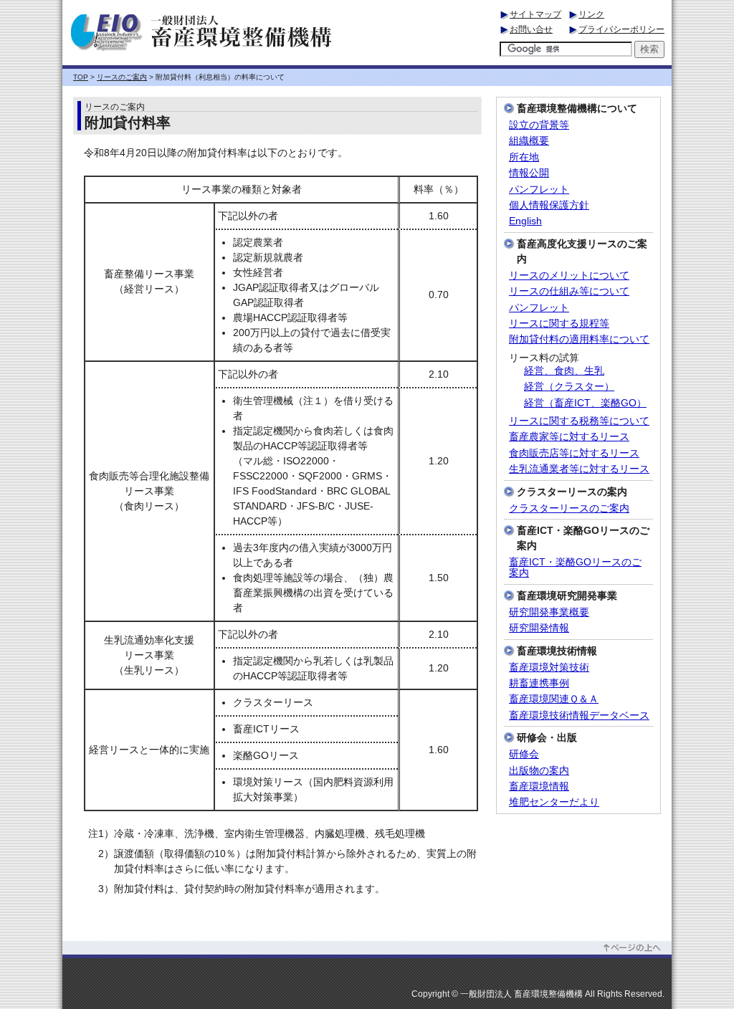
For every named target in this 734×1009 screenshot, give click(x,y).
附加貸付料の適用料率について (579, 339)
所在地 (524, 157)
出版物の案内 (539, 770)
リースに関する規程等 (559, 323)
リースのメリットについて (569, 275)
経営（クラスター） (569, 386)
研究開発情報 (539, 628)
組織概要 (529, 140)
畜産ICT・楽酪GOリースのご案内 (575, 567)
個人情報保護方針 (549, 205)
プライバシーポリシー (621, 29)
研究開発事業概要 (549, 612)
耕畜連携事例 (539, 683)
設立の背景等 (539, 125)
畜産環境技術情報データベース (579, 715)
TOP (80, 77)
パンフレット (539, 189)
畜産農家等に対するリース (569, 436)
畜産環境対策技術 (549, 667)
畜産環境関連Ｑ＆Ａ (554, 699)
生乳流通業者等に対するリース (579, 469)
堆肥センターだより (554, 802)
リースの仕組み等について (569, 291)
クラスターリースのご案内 (569, 508)
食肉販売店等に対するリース (574, 453)
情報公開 (529, 173)
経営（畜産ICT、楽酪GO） (585, 403)
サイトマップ (535, 14)
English (525, 221)
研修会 (524, 754)
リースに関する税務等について (579, 421)
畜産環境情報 (539, 786)
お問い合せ (531, 29)
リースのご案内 (122, 77)
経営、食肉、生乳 (564, 370)
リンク (591, 14)
